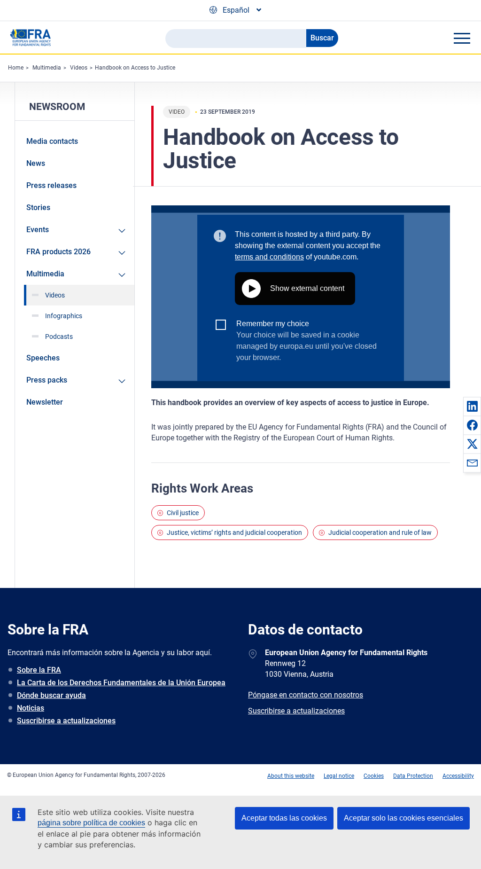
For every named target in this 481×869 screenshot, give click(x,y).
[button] (472, 406)
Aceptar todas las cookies (284, 818)
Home (15, 67)
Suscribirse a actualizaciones (66, 720)
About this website (290, 776)
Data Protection (413, 776)
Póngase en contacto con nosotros (305, 694)
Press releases (51, 185)
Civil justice (183, 513)
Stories (38, 207)
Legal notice (339, 776)
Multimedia (46, 67)
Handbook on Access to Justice (135, 67)
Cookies (374, 776)
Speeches (43, 357)
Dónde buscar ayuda (51, 695)
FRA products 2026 (58, 251)
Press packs (46, 380)
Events (37, 229)
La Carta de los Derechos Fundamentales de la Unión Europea (121, 682)
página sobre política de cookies (91, 823)
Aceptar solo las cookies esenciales (403, 818)
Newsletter (44, 402)
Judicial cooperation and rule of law (380, 532)
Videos (78, 67)
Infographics (63, 316)
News (35, 163)
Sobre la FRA (39, 669)
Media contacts (52, 141)
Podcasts (59, 336)
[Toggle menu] (462, 38)
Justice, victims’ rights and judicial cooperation (234, 532)
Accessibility (458, 776)
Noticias (30, 708)
